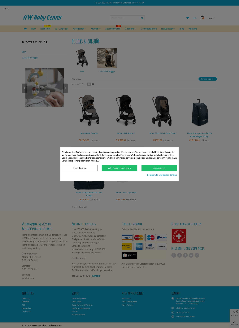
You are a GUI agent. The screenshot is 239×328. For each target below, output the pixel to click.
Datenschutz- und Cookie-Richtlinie (162, 175)
